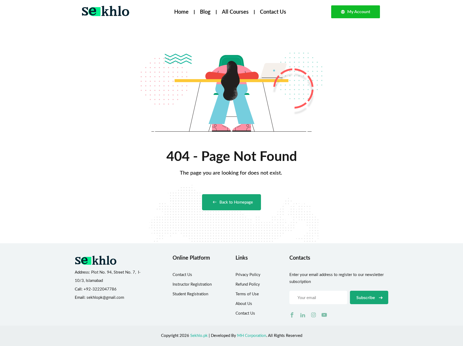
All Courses (235, 12)
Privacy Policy (248, 275)
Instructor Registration (192, 284)
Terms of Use (247, 294)
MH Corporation (251, 336)
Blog (205, 12)
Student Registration (190, 294)
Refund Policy (248, 284)
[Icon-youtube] (324, 315)
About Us (244, 304)
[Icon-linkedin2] (302, 315)
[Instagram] (313, 315)
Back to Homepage (236, 202)
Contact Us (273, 12)
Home (181, 12)
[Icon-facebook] (292, 315)
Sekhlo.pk (199, 336)
